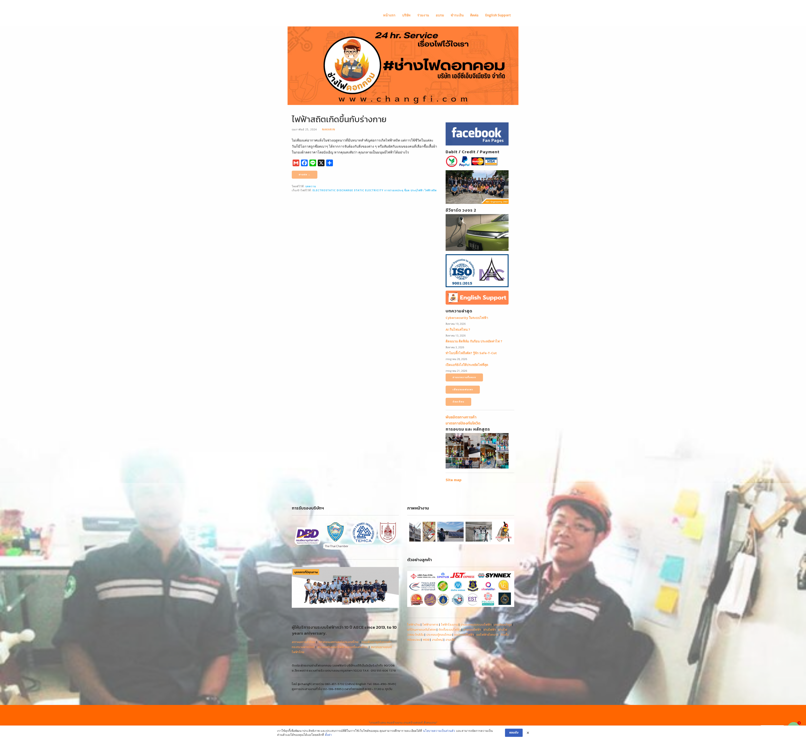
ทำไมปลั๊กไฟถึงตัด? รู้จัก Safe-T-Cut (471, 353)
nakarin (328, 129)
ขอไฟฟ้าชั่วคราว (487, 634)
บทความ (310, 186)
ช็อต (407, 190)
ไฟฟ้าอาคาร (430, 624)
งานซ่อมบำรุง (503, 624)
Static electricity (368, 190)
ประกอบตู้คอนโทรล (439, 634)
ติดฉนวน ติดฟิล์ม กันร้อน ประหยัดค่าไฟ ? (474, 341)
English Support (498, 15)
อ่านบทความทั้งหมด (464, 377)
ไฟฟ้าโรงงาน (449, 624)
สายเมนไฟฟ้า (472, 629)
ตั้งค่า (328, 735)
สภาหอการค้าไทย (303, 641)
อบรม (440, 15)
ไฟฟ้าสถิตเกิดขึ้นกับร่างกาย (339, 119)
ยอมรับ (513, 732)
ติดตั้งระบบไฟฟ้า (449, 629)
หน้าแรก (389, 15)
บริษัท (406, 15)
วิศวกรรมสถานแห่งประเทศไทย (338, 641)
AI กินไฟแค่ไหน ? (458, 329)
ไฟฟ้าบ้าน (413, 624)
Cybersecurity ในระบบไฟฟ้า (467, 318)
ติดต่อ (474, 15)
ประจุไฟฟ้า (417, 190)
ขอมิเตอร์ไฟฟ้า (464, 634)
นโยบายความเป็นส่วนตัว (439, 731)
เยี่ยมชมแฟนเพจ (463, 389)
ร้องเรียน (458, 401)
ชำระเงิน (457, 15)
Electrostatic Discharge (333, 190)
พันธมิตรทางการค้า (461, 417)
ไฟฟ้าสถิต (431, 190)
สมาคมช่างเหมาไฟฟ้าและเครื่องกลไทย (342, 646)
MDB (426, 639)
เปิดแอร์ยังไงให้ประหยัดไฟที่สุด (467, 365)
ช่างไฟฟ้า (490, 629)
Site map (454, 480)
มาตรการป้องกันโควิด (463, 423)
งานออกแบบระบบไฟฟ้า (476, 624)
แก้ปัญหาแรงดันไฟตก (421, 629)
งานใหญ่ (437, 639)
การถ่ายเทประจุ (393, 190)
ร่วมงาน (423, 15)
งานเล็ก (450, 639)
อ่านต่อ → (304, 174)
